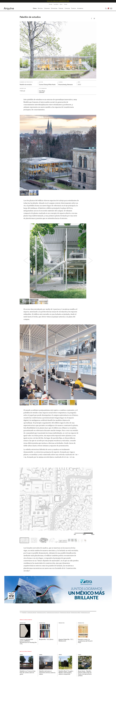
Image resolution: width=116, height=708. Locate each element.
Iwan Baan (42, 91)
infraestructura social (85, 612)
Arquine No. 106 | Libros (46, 639)
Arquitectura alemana (31, 612)
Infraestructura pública (75, 612)
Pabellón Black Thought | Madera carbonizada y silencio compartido (66, 673)
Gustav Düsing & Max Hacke (47, 84)
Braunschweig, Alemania (65, 84)
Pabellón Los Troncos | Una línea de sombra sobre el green (27, 673)
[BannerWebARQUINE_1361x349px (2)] (58, 603)
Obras (21, 654)
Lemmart (41, 92)
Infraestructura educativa (65, 612)
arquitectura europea (41, 612)
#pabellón (24, 612)
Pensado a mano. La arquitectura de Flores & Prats (85, 641)
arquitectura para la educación (53, 612)
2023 (79, 84)
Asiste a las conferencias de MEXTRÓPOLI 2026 (58, 1)
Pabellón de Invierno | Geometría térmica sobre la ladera (47, 673)
